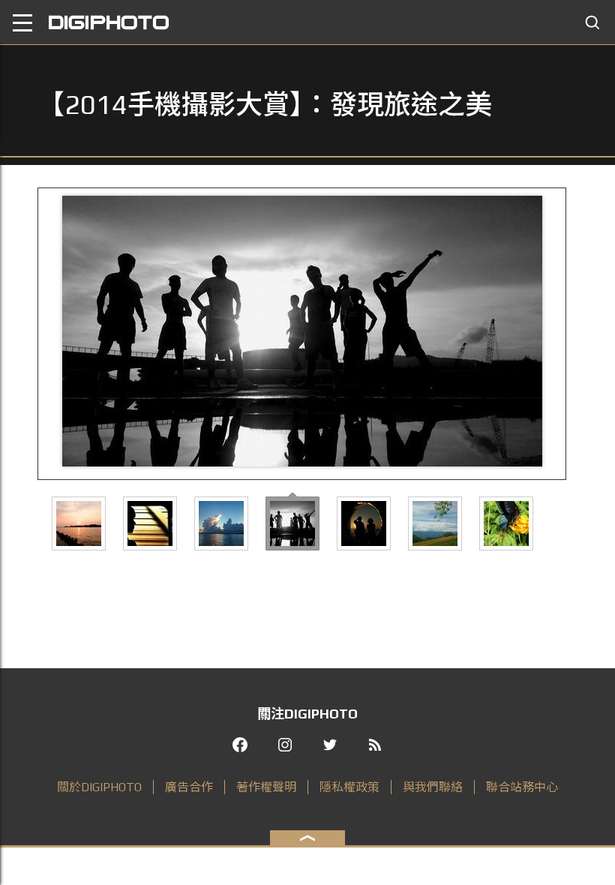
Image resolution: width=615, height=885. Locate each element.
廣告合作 (189, 787)
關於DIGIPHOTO (99, 787)
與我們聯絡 (433, 787)
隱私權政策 (350, 787)
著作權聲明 (266, 787)
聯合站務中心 (522, 787)
